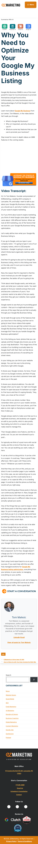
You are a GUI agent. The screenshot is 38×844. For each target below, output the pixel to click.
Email (22, 637)
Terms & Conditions (25, 841)
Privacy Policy (11, 841)
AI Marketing (10, 710)
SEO (3, 654)
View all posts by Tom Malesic (19, 642)
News (8, 691)
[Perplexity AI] (12, 26)
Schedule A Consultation (19, 791)
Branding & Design (12, 714)
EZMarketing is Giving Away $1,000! (14, 659)
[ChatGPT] (4, 26)
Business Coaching (12, 718)
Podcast (8, 737)
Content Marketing (12, 726)
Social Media (10, 699)
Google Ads (10, 730)
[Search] (33, 679)
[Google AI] (28, 26)
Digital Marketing (11, 722)
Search (8, 675)
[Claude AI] (20, 26)
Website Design (11, 695)
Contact (19, 794)
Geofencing (10, 734)
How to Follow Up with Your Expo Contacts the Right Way (20, 662)
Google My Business (22, 111)
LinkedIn (17, 637)
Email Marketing (11, 706)
